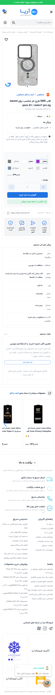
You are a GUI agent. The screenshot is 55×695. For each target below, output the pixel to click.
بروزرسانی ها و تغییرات (44, 550)
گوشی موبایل (22, 32)
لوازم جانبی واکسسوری (19, 545)
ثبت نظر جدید (27, 362)
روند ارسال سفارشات (45, 541)
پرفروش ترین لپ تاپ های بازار (16, 553)
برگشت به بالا (25, 462)
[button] (27, 86)
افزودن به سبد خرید (27, 194)
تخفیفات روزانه (22, 549)
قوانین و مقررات (47, 528)
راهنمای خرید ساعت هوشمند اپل (40, 590)
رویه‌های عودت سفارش (44, 537)
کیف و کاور (14, 393)
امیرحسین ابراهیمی (11, 691)
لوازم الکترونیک (35, 32)
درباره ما (50, 524)
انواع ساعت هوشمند (20, 540)
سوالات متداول (47, 545)
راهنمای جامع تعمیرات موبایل (42, 581)
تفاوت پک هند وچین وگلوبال (42, 577)
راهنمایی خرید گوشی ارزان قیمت (41, 594)
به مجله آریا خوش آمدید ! (18, 536)
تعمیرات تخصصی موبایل (43, 586)
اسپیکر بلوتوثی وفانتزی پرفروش (15, 558)
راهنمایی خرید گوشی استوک (42, 598)
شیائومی (40, 94)
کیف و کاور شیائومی (25, 94)
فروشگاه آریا (48, 32)
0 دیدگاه (40, 116)
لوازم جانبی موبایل (8, 32)
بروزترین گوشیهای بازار (19, 532)
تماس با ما (49, 532)
